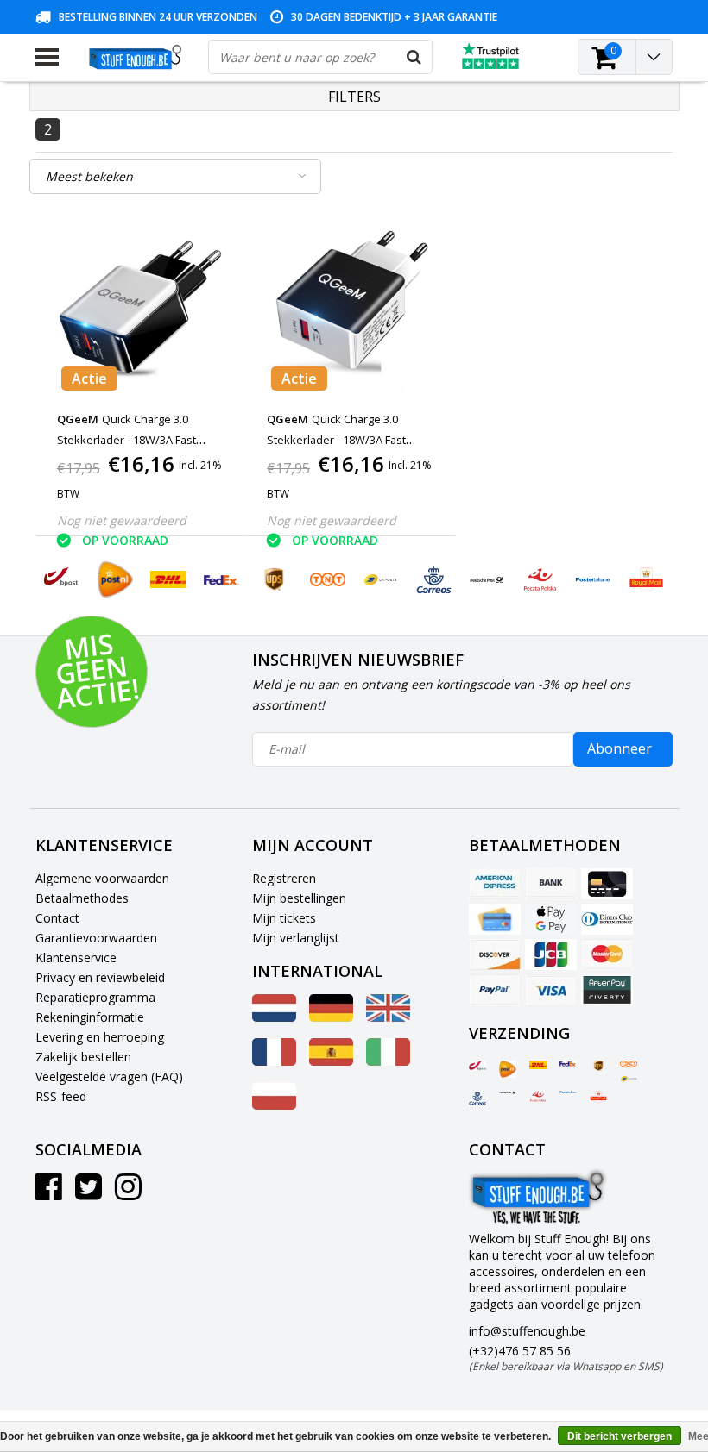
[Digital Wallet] (551, 919)
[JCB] (551, 954)
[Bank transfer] (551, 883)
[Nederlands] (274, 1017)
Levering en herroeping (99, 1037)
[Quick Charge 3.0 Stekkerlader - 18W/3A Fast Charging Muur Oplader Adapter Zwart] (351, 308)
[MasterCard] (607, 954)
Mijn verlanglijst (295, 937)
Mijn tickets (284, 918)
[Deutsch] (331, 1017)
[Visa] (551, 989)
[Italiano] (388, 1061)
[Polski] (274, 1105)
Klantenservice (76, 957)
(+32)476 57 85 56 (566, 1358)
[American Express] (495, 883)
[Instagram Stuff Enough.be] (128, 1193)
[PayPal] (495, 989)
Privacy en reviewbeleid (100, 977)
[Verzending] (477, 1066)
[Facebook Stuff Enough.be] (48, 1193)
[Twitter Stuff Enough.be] (88, 1193)
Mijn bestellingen (299, 898)
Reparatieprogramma (95, 997)
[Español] (331, 1061)
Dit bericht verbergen (619, 1436)
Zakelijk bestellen (83, 1056)
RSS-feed (60, 1096)
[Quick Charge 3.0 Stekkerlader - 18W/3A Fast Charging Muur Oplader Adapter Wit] (141, 308)
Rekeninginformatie (89, 1017)
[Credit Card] (607, 883)
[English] (388, 1017)
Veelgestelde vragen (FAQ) (109, 1076)
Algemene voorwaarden (102, 878)
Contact (57, 918)
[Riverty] (607, 989)
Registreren (284, 878)
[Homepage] (133, 57)
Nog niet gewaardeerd (121, 520)
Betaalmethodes (82, 898)
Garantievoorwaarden (96, 937)
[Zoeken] (414, 56)
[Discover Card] (495, 954)
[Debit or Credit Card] (495, 919)
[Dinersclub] (607, 919)
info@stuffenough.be (527, 1331)
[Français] (274, 1061)
